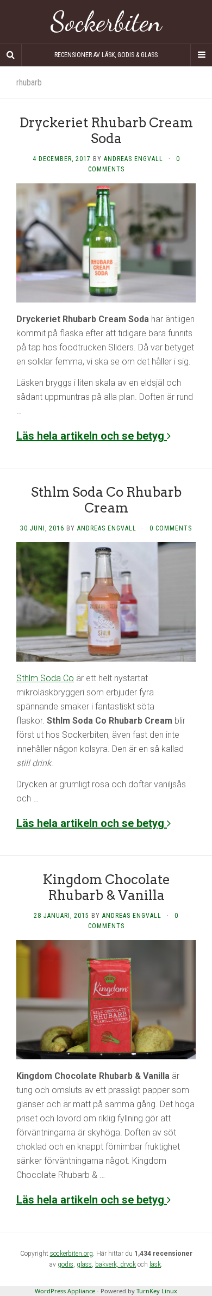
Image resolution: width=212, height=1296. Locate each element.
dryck (128, 1264)
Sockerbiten (106, 21)
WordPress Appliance (65, 1291)
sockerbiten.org (71, 1253)
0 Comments (170, 528)
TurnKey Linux (156, 1291)
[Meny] (201, 55)
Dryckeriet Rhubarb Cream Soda (106, 130)
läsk (155, 1264)
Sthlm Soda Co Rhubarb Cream (106, 500)
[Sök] (11, 55)
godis (65, 1264)
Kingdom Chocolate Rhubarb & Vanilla (106, 887)
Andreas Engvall (133, 159)
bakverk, (107, 1264)
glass (84, 1264)
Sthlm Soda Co (45, 678)
